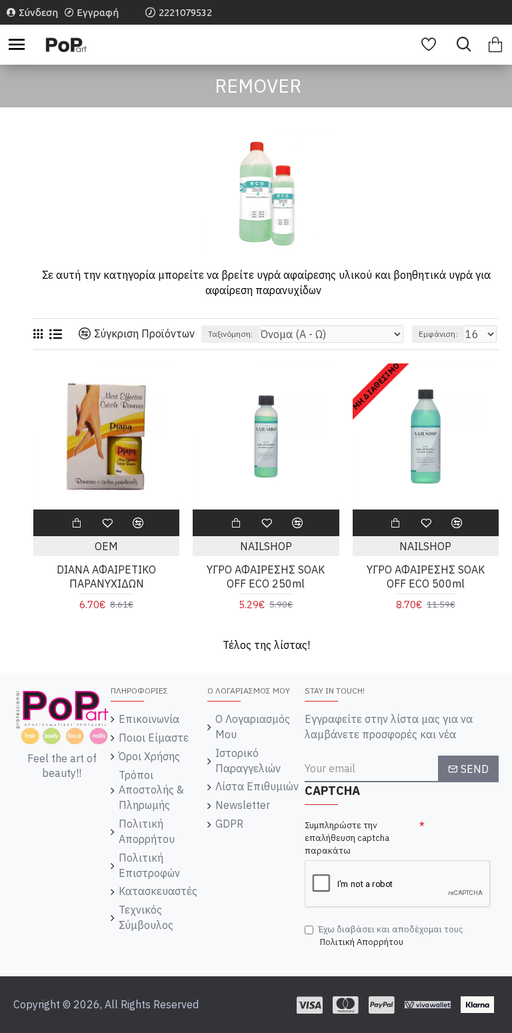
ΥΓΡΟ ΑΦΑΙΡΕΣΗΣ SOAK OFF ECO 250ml (266, 576)
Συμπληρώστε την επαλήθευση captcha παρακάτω (347, 838)
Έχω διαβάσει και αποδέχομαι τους (390, 936)
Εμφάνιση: (438, 334)
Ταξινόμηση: (230, 334)
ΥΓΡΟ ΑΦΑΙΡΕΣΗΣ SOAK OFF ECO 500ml (426, 576)
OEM (106, 546)
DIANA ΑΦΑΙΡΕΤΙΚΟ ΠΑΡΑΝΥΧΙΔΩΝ (106, 576)
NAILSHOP (266, 546)
